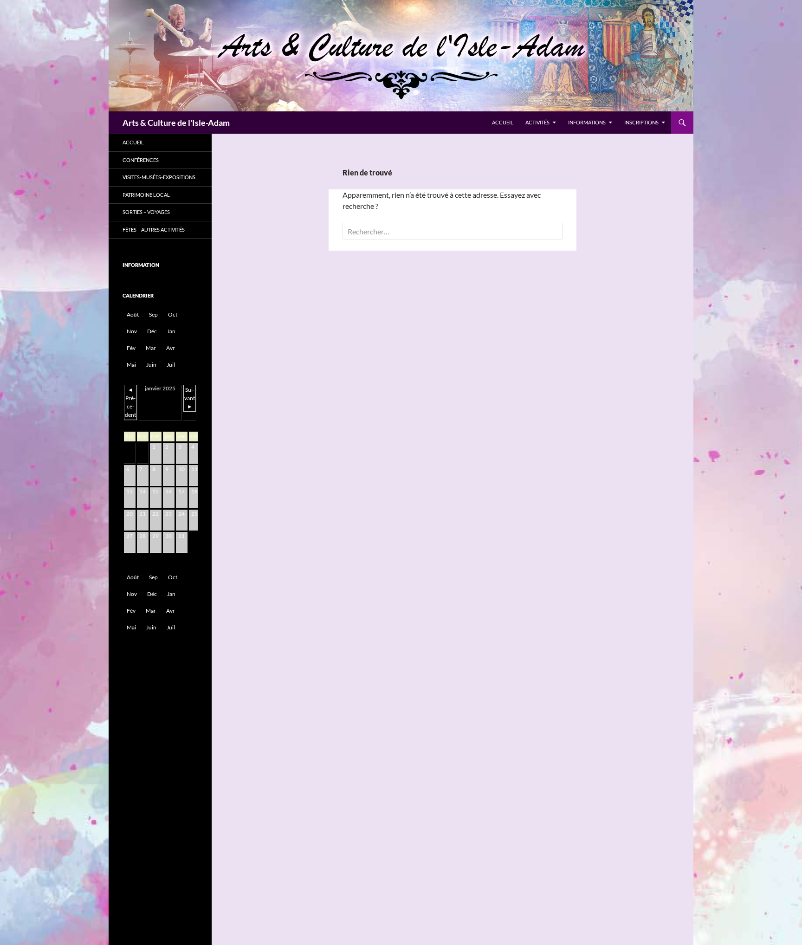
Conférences (141, 160)
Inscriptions (641, 122)
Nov (132, 331)
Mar (151, 347)
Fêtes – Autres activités (154, 230)
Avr (170, 347)
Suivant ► (189, 398)
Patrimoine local (146, 195)
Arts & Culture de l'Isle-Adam (176, 122)
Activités (537, 122)
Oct (172, 314)
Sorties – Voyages (146, 212)
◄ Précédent (130, 402)
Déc (152, 331)
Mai (131, 364)
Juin (151, 364)
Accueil (502, 122)
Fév (131, 347)
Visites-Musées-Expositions (159, 177)
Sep (153, 314)
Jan (171, 331)
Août (133, 314)
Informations (587, 122)
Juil (171, 364)
